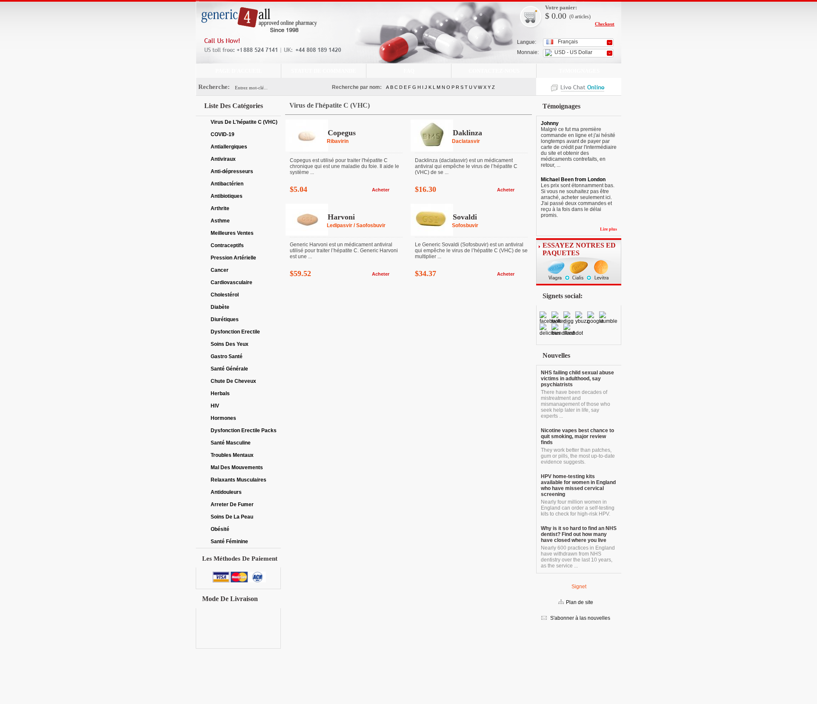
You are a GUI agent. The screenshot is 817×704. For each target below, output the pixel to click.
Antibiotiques (227, 196)
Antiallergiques (229, 147)
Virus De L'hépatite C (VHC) (244, 122)
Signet (578, 587)
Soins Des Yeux (230, 344)
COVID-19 (222, 134)
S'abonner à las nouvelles (579, 618)
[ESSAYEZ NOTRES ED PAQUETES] (578, 284)
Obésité (220, 529)
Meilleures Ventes (232, 233)
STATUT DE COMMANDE (323, 71)
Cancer (220, 270)
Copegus (342, 132)
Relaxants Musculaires (238, 480)
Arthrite (220, 208)
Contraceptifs (227, 245)
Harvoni (341, 217)
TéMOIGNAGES (579, 71)
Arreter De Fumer (232, 504)
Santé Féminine (229, 541)
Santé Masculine (231, 443)
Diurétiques (225, 319)
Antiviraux (223, 159)
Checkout (604, 23)
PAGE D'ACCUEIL (238, 71)
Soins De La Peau (232, 517)
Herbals (220, 393)
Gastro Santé (227, 356)
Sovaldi (465, 217)
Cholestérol (225, 295)
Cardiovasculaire (231, 282)
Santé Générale (229, 369)
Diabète (220, 307)
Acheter (380, 189)
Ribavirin (338, 141)
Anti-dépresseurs (232, 171)
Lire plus (608, 229)
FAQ (408, 71)
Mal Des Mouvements (237, 467)
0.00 (557, 15)
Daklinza (467, 132)
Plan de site (579, 602)
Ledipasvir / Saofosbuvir (356, 225)
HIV (215, 406)
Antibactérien (227, 184)
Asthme (220, 221)
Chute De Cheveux (233, 381)
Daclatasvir (466, 141)
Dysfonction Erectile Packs (244, 430)
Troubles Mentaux (232, 455)
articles (582, 17)
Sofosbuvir (465, 225)
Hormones (223, 418)
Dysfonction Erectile (235, 332)
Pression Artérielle (233, 258)
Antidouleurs (226, 492)
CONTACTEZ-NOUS (494, 71)
